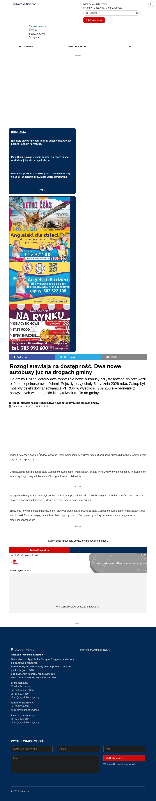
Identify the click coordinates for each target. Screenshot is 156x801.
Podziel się (21, 357)
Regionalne (76, 46)
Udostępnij (68, 357)
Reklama (18, 132)
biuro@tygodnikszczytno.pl (25, 697)
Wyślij (113, 357)
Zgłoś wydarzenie (94, 20)
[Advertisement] (78, 431)
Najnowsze (26, 46)
